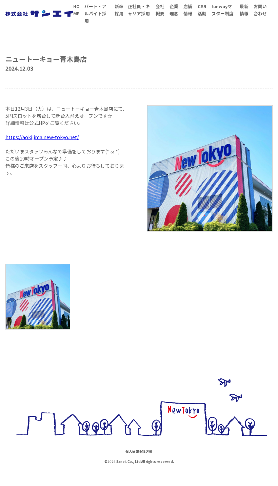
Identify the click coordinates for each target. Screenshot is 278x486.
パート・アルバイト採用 (95, 13)
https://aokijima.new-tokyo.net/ (42, 137)
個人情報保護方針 (139, 451)
